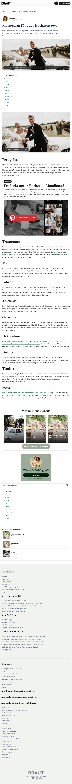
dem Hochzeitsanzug (50, 328)
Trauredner (5, 760)
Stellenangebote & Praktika (10, 674)
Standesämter (6, 757)
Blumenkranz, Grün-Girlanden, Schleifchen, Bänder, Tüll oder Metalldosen (28, 341)
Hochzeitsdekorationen (9, 731)
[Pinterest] (37, 778)
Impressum (5, 687)
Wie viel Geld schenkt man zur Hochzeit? (14, 608)
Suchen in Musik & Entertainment (36, 446)
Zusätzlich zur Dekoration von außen (15, 357)
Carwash (7, 93)
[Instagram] (40, 778)
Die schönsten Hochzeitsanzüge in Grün (14, 601)
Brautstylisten (6, 718)
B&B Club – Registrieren (9, 622)
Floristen (4, 723)
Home (3, 592)
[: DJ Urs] (14, 429)
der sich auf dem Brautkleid (29, 328)
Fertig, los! (7, 78)
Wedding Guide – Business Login (11, 669)
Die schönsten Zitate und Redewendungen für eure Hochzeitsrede (22, 603)
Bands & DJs (5, 707)
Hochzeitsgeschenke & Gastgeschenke (14, 739)
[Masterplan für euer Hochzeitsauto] (6, 3)
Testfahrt (7, 90)
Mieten (6, 84)
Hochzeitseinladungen (8, 734)
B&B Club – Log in (7, 620)
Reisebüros (5, 754)
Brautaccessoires (7, 713)
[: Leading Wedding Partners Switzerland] (58, 429)
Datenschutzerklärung (8, 676)
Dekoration (8, 96)
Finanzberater (6, 720)
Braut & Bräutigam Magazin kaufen (12, 587)
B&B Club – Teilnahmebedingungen (12, 627)
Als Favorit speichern (9, 485)
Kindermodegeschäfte (8, 752)
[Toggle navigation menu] (56, 3)
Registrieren (36, 475)
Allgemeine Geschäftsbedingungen (12, 679)
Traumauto (7, 81)
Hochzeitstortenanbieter (9, 747)
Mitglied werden (65, 3)
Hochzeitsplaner (6, 744)
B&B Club (4, 576)
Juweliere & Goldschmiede (10, 749)
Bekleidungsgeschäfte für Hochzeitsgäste (14, 710)
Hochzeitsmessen (7, 582)
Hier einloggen (40, 478)
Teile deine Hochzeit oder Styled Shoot (13, 589)
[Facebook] (33, 778)
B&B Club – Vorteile (7, 625)
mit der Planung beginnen (20, 167)
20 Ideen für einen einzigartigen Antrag (14, 611)
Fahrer (6, 87)
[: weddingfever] (36, 429)
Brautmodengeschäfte (8, 715)
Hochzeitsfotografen (8, 736)
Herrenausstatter (7, 726)
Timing (6, 102)
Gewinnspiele (6, 584)
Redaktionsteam (6, 684)
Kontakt (4, 671)
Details (6, 99)
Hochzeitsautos (6, 728)
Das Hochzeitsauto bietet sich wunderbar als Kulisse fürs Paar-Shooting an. (29, 393)
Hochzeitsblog (6, 579)
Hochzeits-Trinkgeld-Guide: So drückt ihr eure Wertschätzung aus (22, 606)
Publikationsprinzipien (8, 682)
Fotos (6, 105)
